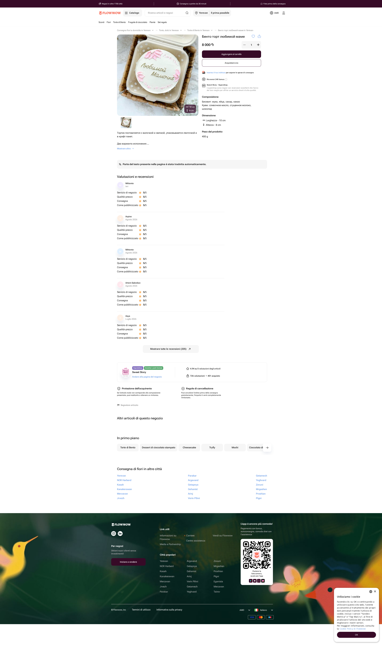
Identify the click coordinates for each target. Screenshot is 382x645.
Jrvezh (163, 586)
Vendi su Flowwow (223, 535)
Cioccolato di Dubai (259, 447)
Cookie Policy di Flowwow (353, 628)
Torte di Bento (127, 447)
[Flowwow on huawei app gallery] (259, 581)
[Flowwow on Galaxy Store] (263, 581)
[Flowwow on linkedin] (120, 533)
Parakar (164, 591)
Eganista (218, 581)
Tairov (217, 591)
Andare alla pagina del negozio (147, 377)
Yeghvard (192, 591)
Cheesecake (189, 447)
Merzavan (165, 581)
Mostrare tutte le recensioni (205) (168, 348)
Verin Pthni (192, 581)
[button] (244, 45)
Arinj (189, 576)
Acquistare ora (231, 63)
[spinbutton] (251, 45)
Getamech (192, 586)
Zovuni (217, 561)
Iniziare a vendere (128, 562)
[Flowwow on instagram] (113, 533)
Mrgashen (219, 566)
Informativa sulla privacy (169, 609)
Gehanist (191, 571)
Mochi (235, 447)
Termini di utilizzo (141, 609)
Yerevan (164, 561)
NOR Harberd (167, 566)
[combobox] (370, 591)
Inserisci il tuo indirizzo (216, 73)
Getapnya (192, 566)
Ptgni (216, 576)
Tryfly (212, 447)
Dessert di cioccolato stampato (158, 447)
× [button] (375, 591)
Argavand (192, 561)
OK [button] (356, 634)
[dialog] (356, 615)
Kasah (163, 571)
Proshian (218, 571)
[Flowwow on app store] (255, 581)
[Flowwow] (110, 13)
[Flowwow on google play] (251, 581)
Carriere (190, 535)
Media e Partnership (170, 544)
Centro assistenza (195, 540)
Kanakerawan (167, 576)
